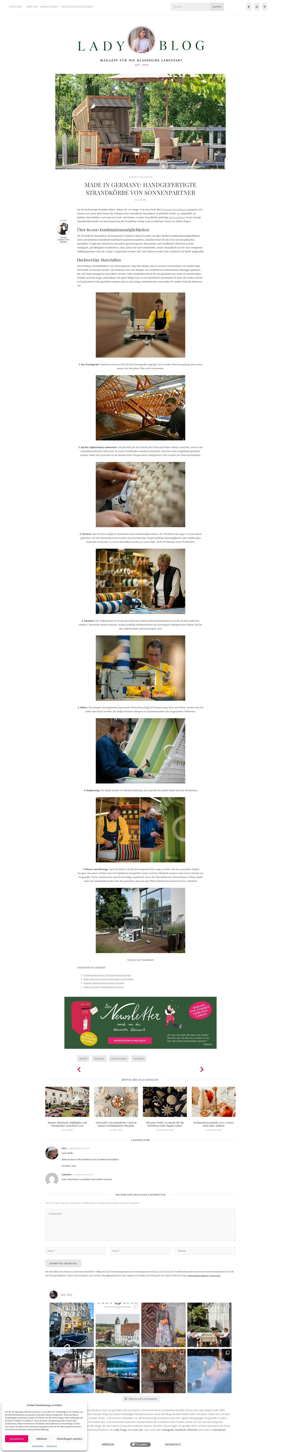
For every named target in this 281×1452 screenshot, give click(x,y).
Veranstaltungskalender (77, 6)
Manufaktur (139, 1058)
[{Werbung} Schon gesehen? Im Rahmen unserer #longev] (117, 1371)
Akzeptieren (17, 1438)
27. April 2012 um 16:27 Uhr (78, 1148)
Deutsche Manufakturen (175, 209)
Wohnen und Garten (140, 177)
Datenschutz (37, 1446)
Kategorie (15, 6)
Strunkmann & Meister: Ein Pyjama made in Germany (107, 975)
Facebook (180, 1429)
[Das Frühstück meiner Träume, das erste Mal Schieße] (163, 1371)
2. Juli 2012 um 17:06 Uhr (82, 1174)
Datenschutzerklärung (198, 1275)
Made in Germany (119, 1058)
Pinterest (192, 1429)
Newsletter (219, 1429)
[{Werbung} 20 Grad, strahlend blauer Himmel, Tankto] (71, 1371)
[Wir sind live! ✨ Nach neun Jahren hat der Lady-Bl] (117, 1325)
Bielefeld (83, 1058)
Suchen (217, 6)
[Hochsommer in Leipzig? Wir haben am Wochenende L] (71, 1325)
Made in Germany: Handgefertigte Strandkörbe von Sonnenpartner (141, 188)
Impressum (52, 1446)
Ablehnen (41, 1438)
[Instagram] (257, 7)
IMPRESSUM (108, 1444)
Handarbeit (99, 1058)
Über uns (32, 6)
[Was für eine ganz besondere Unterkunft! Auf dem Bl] (163, 1325)
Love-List (137, 1429)
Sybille (63, 220)
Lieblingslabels (49, 6)
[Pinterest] (265, 7)
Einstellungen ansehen (69, 1438)
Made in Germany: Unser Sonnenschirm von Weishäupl (108, 979)
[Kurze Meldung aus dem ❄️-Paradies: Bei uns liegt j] (209, 1371)
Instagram (168, 1429)
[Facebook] (249, 7)
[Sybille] (63, 228)
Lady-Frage (120, 1429)
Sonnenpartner (177, 217)
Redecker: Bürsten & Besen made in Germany (104, 983)
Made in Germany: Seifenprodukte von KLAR (104, 987)
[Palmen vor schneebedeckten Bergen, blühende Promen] (209, 1325)
